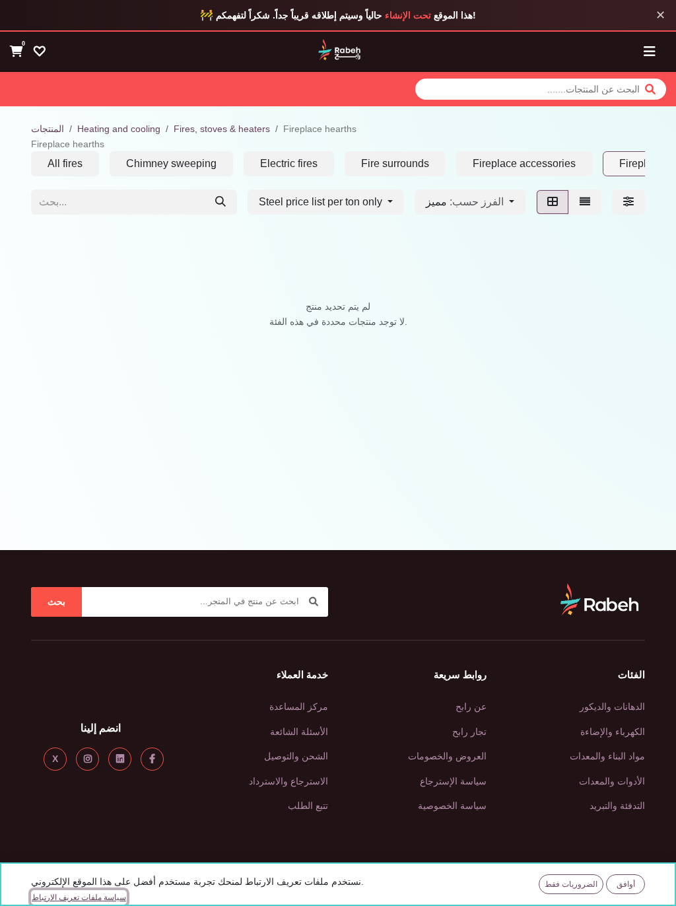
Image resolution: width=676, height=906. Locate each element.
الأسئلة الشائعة (299, 731)
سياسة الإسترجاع (453, 781)
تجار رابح (469, 731)
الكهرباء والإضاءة (612, 731)
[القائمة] (584, 202)
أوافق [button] (626, 884)
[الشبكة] (552, 202)
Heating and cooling (118, 128)
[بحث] (220, 202)
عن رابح (471, 706)
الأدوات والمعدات (612, 781)
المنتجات (47, 128)
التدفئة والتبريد (617, 805)
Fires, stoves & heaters (222, 128)
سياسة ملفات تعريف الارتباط (79, 897)
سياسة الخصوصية (452, 805)
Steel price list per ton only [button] (322, 201)
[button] (470, 202)
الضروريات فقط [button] (571, 884)
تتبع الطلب (308, 805)
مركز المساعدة (298, 706)
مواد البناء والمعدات (607, 756)
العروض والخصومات (447, 756)
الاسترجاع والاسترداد (288, 781)
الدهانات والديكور (612, 706)
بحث (56, 601)
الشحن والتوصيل (296, 756)
